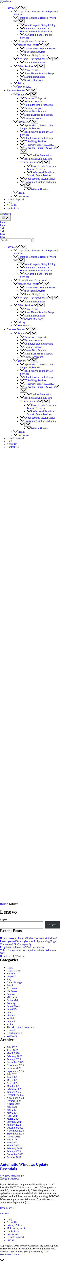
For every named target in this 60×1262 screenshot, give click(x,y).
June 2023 (12, 1142)
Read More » (7, 1207)
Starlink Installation (34, 62)
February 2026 (14, 1056)
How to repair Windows (12, 956)
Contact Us (12, 208)
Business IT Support (35, 98)
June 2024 (12, 1109)
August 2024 (13, 1103)
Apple (10, 967)
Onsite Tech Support (35, 111)
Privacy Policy (14, 1225)
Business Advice (33, 101)
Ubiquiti (11, 1030)
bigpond (11, 976)
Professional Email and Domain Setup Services (41, 174)
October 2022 (14, 1157)
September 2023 (15, 1133)
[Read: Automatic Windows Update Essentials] (9, 1178)
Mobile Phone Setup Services (39, 48)
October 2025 (14, 1068)
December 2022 (15, 1154)
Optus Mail (12, 1000)
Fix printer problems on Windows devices (22, 947)
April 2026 (12, 1050)
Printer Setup (31, 70)
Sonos (10, 1012)
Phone (3, 225)
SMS (2, 231)
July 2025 (12, 1074)
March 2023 (13, 1145)
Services (11, 7)
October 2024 (14, 1100)
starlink (10, 1018)
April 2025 (12, 1083)
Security (11, 1003)
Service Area (24, 86)
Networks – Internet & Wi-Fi (33, 58)
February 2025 (14, 1089)
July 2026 (12, 1047)
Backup (11, 973)
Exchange (12, 988)
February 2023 (14, 1148)
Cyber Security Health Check (39, 178)
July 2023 (12, 1139)
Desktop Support (33, 108)
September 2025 (15, 1071)
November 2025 (15, 1065)
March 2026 (13, 1053)
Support (22, 94)
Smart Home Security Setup (39, 73)
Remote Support (15, 199)
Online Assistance (33, 118)
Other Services (25, 66)
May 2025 (12, 1080)
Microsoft (12, 997)
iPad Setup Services (34, 51)
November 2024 (15, 1097)
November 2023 (15, 1130)
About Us (12, 205)
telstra (10, 1024)
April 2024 (12, 1115)
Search (3, 919)
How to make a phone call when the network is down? (29, 938)
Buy (9, 979)
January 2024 (14, 1124)
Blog (9, 202)
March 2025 (13, 1086)
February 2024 (14, 1121)
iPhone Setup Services (36, 55)
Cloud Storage (14, 982)
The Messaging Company (20, 1027)
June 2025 (12, 1077)
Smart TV (12, 1009)
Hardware (12, 991)
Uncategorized (14, 1033)
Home (3, 903)
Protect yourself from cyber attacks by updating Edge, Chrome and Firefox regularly (28, 943)
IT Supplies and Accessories (32, 41)
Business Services (16, 90)
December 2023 (15, 1127)
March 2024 (13, 1118)
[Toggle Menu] (23, 8)
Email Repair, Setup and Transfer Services (41, 167)
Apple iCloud (14, 970)
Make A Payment (16, 1228)
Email (3, 237)
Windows (12, 1036)
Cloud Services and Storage (39, 138)
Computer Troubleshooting (38, 104)
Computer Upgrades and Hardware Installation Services (36, 30)
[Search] (33, 240)
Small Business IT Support (38, 114)
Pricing (21, 83)
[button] (18, 7)
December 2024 (15, 1095)
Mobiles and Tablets (28, 44)
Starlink (11, 1015)
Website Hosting (39, 189)
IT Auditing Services (35, 141)
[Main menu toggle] (5, 218)
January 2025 (14, 1092)
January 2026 (14, 1059)
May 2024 (12, 1112)
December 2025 (15, 1062)
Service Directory (33, 80)
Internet (11, 994)
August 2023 (13, 1136)
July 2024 (12, 1106)
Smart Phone (13, 1006)
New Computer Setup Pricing (40, 25)
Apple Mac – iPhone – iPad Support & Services (37, 127)
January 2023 (14, 1151)
